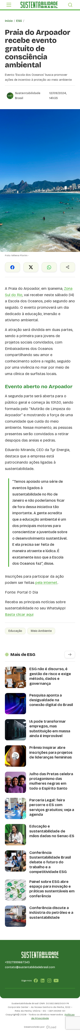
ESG (19, 21)
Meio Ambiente (41, 631)
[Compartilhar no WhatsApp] (49, 267)
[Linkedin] (42, 980)
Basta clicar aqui (19, 614)
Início (9, 21)
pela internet (46, 582)
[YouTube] (56, 980)
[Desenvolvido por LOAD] (51, 1026)
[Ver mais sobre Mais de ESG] (69, 654)
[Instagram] (49, 980)
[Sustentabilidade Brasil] (39, 5)
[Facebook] (35, 980)
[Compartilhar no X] (31, 267)
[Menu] (9, 4)
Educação (15, 631)
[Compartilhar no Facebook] (12, 267)
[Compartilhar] (67, 267)
